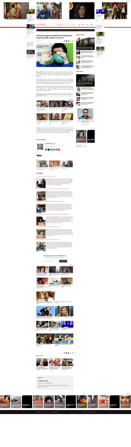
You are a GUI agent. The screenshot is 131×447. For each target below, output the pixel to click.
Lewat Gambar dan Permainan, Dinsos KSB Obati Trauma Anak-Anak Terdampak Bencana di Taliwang (41, 30)
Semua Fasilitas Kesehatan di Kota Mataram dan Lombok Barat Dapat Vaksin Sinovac (42, 168)
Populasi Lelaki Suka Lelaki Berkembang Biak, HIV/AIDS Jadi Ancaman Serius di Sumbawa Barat (87, 88)
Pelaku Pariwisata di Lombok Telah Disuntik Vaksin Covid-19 (48, 239)
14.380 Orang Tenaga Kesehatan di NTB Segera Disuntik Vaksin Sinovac (50, 201)
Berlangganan (63, 261)
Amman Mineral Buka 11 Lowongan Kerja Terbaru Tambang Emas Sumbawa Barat (87, 93)
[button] (94, 24)
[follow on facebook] (79, 24)
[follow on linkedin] (91, 24)
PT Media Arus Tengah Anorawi (46, 411)
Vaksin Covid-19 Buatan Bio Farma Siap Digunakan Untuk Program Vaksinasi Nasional (52, 214)
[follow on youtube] (83, 24)
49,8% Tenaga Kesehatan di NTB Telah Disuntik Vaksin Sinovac (48, 226)
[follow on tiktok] (89, 24)
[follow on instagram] (81, 24)
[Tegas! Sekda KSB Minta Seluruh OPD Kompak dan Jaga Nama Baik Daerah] (78, 58)
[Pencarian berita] (74, 24)
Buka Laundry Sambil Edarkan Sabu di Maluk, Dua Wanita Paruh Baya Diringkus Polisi (87, 98)
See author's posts (50, 146)
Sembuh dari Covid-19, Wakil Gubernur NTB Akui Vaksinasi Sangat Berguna (54, 168)
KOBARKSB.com (50, 144)
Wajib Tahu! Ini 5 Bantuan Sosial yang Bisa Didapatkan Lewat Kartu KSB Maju (85, 48)
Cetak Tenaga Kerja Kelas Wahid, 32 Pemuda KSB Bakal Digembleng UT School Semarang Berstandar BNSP (80, 30)
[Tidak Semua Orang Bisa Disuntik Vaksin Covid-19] (67, 163)
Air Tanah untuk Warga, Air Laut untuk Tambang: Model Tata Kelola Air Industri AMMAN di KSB (87, 66)
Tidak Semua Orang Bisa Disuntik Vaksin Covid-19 (46, 176)
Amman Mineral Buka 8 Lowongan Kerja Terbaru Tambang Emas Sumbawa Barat (87, 103)
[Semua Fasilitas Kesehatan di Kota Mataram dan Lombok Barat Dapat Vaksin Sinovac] (42, 163)
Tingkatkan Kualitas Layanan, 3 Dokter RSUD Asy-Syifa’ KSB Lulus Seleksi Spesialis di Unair (87, 61)
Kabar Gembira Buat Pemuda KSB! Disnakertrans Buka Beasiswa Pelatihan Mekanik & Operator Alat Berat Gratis (87, 52)
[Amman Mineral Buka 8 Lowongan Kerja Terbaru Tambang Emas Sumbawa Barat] (78, 105)
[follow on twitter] (85, 24)
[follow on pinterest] (87, 24)
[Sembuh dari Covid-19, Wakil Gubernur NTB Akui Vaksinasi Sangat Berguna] (54, 163)
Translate (84, 146)
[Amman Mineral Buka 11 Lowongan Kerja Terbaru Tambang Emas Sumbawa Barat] (78, 95)
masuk (43, 383)
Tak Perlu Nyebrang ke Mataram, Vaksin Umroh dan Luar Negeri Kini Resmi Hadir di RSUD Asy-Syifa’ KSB (42, 368)
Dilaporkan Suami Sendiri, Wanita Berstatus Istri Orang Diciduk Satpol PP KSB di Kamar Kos (85, 84)
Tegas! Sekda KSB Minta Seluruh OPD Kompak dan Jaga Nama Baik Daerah (87, 56)
